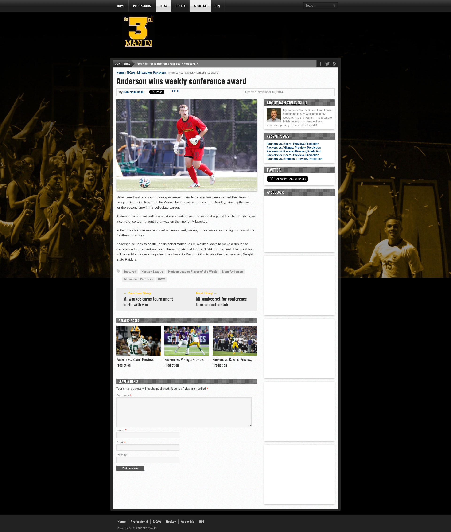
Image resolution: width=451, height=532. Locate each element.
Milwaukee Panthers (151, 72)
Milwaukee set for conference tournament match (221, 301)
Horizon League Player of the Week (192, 272)
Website (121, 455)
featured (130, 272)
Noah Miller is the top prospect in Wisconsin (167, 64)
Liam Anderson (232, 272)
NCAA (163, 6)
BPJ (218, 6)
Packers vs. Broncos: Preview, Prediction (294, 158)
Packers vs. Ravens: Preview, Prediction (294, 151)
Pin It (175, 91)
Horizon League (152, 272)
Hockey (181, 6)
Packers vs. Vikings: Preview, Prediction (294, 147)
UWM (161, 279)
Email (121, 442)
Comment (124, 395)
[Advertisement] (252, 32)
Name (121, 430)
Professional (142, 6)
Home (121, 6)
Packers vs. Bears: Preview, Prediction (293, 143)
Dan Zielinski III (133, 92)
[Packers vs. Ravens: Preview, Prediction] (235, 354)
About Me (200, 6)
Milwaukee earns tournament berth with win (148, 301)
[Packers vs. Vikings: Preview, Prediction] (186, 354)
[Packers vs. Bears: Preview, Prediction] (138, 354)
